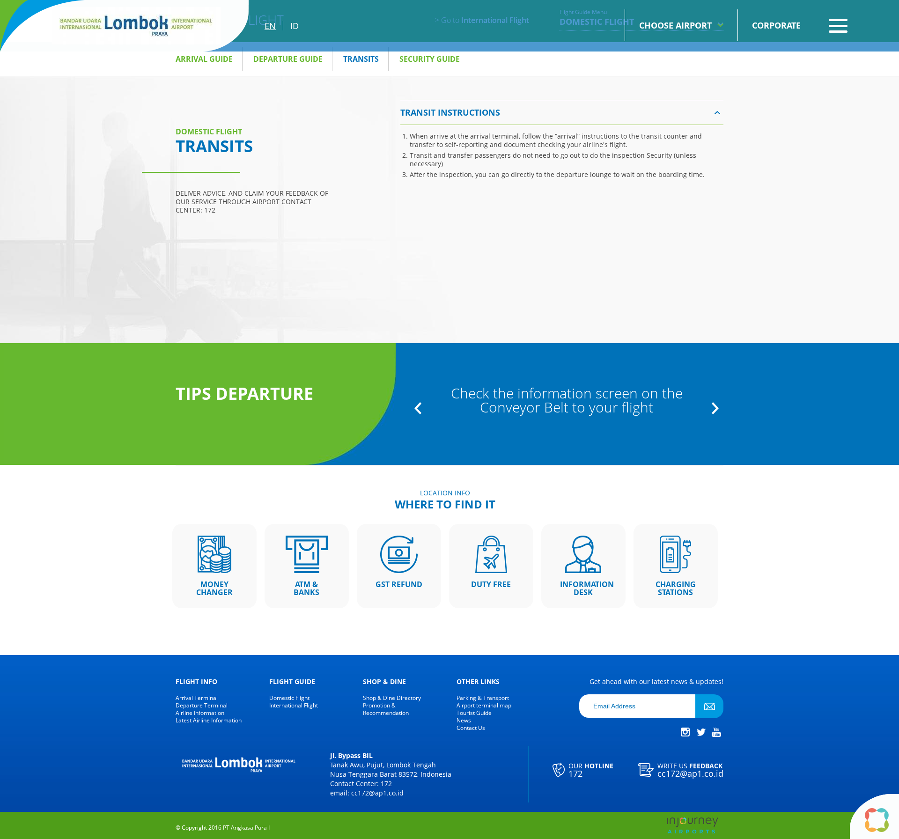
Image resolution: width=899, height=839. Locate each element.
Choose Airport (675, 25)
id (294, 25)
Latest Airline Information (209, 720)
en (270, 25)
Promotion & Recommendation (386, 709)
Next (715, 408)
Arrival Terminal (197, 698)
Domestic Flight (289, 698)
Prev (418, 408)
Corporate (776, 25)
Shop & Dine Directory (392, 698)
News (464, 720)
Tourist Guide (474, 713)
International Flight (293, 705)
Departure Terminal (202, 705)
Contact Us (471, 728)
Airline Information (200, 713)
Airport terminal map (484, 705)
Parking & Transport (483, 698)
